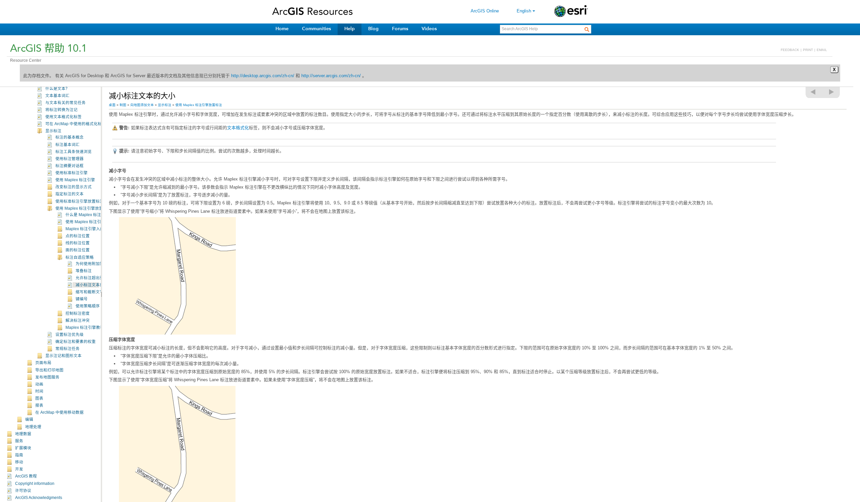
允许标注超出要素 (92, 278)
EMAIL (822, 50)
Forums (400, 29)
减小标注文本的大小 (94, 285)
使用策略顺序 (88, 306)
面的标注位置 (78, 250)
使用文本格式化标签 (63, 117)
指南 (19, 455)
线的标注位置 (78, 243)
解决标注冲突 (78, 320)
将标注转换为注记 (61, 110)
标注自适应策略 (80, 257)
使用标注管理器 (69, 159)
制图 (123, 105)
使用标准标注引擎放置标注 (79, 201)
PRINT (808, 50)
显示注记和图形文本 (63, 356)
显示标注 (53, 131)
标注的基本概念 (69, 137)
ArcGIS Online (485, 10)
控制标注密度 (78, 313)
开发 (19, 469)
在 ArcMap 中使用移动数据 (59, 412)
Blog (373, 29)
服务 (19, 441)
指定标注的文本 (69, 194)
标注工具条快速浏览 (73, 152)
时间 (39, 391)
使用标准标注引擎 (71, 173)
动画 (39, 384)
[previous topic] (813, 92)
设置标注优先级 (69, 335)
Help (349, 29)
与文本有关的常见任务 (65, 103)
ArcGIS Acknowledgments (38, 498)
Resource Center (25, 60)
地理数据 (23, 434)
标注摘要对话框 (69, 166)
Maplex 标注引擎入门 (85, 229)
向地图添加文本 (142, 105)
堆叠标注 (84, 271)
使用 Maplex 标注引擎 (75, 180)
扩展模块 (23, 448)
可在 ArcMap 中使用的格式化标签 (75, 124)
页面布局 (43, 363)
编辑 (29, 419)
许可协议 (23, 491)
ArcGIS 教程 (26, 476)
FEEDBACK (790, 50)
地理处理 (33, 427)
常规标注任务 (67, 349)
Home (282, 29)
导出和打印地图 (49, 370)
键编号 (82, 299)
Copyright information (34, 484)
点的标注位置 (78, 236)
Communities (316, 29)
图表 (39, 398)
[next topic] (831, 92)
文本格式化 (238, 127)
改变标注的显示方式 (73, 187)
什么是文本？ (57, 89)
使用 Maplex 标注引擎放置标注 (83, 208)
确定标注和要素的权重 (75, 342)
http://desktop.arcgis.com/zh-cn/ (262, 75)
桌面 (112, 105)
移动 (19, 462)
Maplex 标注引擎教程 (85, 327)
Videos (429, 29)
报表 (39, 405)
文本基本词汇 (57, 96)
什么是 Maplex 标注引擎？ (89, 215)
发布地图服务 (47, 377)
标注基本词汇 (67, 145)
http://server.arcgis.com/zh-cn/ (331, 75)
